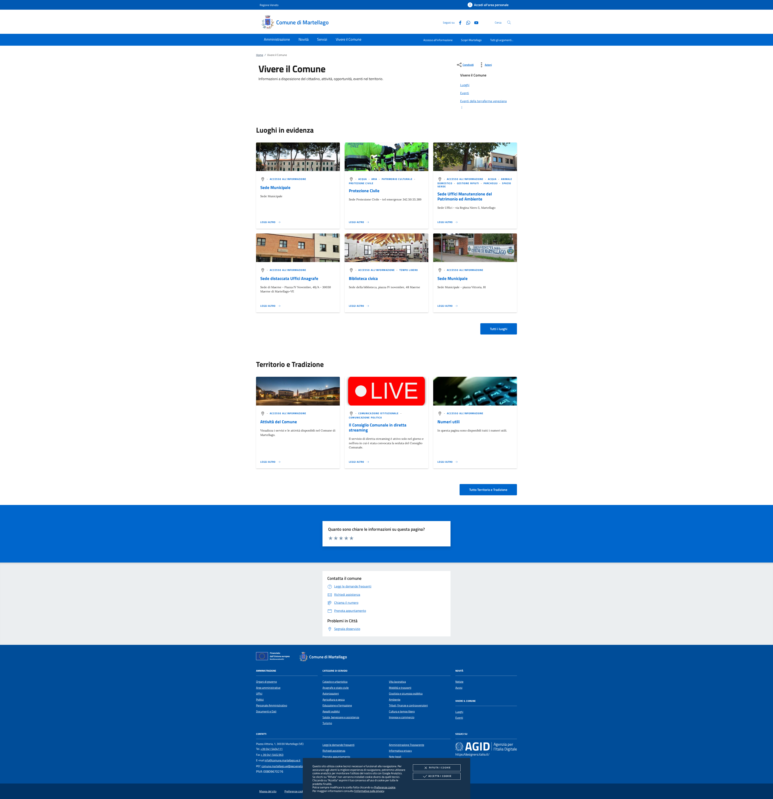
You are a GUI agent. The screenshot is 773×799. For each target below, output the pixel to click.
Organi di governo (266, 681)
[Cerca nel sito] (509, 22)
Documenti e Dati (266, 711)
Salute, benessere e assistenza (340, 717)
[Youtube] (475, 22)
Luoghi (459, 712)
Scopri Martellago (471, 40)
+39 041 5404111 (271, 749)
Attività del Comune (278, 421)
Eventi (459, 717)
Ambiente (394, 699)
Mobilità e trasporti (400, 687)
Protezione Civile (364, 190)
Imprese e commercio (401, 717)
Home (259, 55)
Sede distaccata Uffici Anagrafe (289, 278)
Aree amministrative (268, 687)
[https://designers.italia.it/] (486, 746)
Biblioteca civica (363, 278)
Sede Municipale (275, 187)
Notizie (459, 681)
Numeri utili (448, 421)
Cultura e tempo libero (402, 711)
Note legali (395, 757)
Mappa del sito (267, 791)
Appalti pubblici (331, 711)
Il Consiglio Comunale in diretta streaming (377, 427)
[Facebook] (459, 22)
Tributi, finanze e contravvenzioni (408, 705)
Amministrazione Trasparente (406, 745)
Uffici (259, 693)
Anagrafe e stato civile (335, 687)
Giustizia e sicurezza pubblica (406, 693)
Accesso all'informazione (438, 40)
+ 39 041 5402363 (272, 755)
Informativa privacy (400, 750)
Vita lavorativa (397, 681)
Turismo (327, 723)
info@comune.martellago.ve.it (282, 760)
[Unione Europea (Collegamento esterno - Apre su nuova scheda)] (274, 657)
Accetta (440, 776)
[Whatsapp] (467, 22)
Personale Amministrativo (271, 705)
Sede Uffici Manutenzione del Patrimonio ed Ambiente (464, 196)
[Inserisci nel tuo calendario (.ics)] (262, 413)
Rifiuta (440, 767)
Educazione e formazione (337, 705)
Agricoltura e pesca (333, 699)
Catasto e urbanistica (334, 681)
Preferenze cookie (384, 787)
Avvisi (458, 687)
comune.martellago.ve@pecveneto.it (283, 766)
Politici (260, 699)
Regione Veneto (269, 5)
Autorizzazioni (330, 693)
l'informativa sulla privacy (369, 791)
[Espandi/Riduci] (486, 107)
